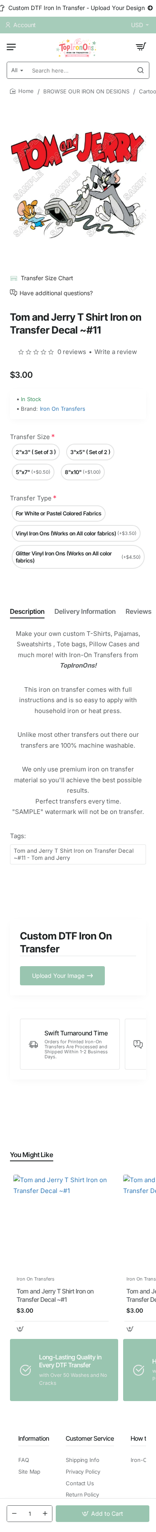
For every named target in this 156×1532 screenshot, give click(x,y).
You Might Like (31, 1154)
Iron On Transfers (62, 408)
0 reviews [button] (71, 352)
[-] (14, 1514)
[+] (45, 1514)
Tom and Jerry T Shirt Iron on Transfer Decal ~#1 (55, 1295)
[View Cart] (141, 46)
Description (27, 611)
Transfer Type (31, 498)
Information (33, 1438)
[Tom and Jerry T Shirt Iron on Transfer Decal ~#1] (61, 1223)
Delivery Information (85, 611)
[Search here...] (140, 70)
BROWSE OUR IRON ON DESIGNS (86, 91)
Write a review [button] (115, 352)
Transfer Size (30, 437)
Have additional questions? (56, 292)
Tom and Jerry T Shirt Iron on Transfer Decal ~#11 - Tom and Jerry (74, 854)
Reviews (138, 611)
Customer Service (90, 1438)
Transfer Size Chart (47, 277)
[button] (102, 1513)
